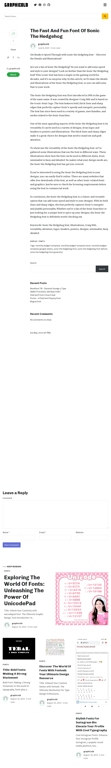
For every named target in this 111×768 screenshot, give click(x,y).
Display (33, 241)
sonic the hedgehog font (80, 54)
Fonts (42, 241)
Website (79, 532)
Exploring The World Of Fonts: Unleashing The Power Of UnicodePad (24, 590)
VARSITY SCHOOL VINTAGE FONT (45, 291)
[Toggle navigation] (105, 4)
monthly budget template (47, 245)
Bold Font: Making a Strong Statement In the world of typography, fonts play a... (16, 686)
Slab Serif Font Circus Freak (42, 295)
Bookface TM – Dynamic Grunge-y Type (48, 288)
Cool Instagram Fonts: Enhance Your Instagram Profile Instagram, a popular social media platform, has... (91, 740)
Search (33, 263)
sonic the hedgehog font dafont (92, 248)
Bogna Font (35, 301)
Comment (7, 498)
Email (42, 532)
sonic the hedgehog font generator (46, 252)
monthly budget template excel (76, 245)
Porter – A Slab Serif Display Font (45, 298)
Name (6, 532)
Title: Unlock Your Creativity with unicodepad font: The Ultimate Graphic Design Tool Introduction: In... (23, 614)
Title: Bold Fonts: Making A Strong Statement (15, 673)
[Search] (105, 16)
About (13, 74)
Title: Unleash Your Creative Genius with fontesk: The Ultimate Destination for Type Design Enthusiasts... (54, 688)
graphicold (43, 44)
